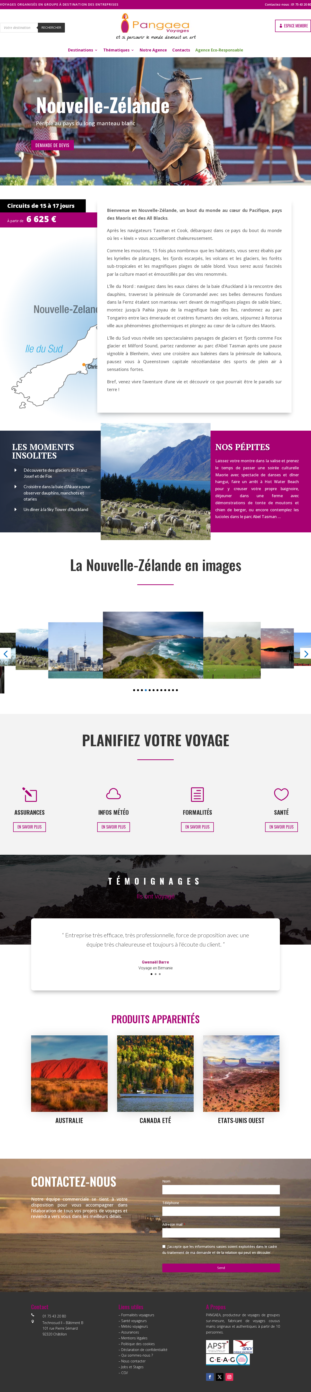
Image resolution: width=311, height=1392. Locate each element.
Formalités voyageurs (137, 1315)
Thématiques (116, 50)
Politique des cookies (138, 1344)
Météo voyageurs (134, 1326)
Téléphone (170, 1202)
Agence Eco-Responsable (219, 50)
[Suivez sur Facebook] (210, 1377)
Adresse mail (173, 1224)
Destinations (80, 50)
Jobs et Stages (132, 1367)
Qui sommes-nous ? (137, 1355)
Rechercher (51, 27)
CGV (124, 1372)
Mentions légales (134, 1338)
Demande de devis (52, 145)
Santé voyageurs (134, 1320)
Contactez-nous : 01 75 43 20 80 (288, 4)
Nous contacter (133, 1361)
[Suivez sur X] (220, 1377)
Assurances (130, 1332)
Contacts (181, 50)
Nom (166, 1181)
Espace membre (296, 26)
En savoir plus (29, 827)
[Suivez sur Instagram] (229, 1377)
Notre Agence (153, 50)
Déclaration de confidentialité (144, 1349)
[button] (134, 690)
